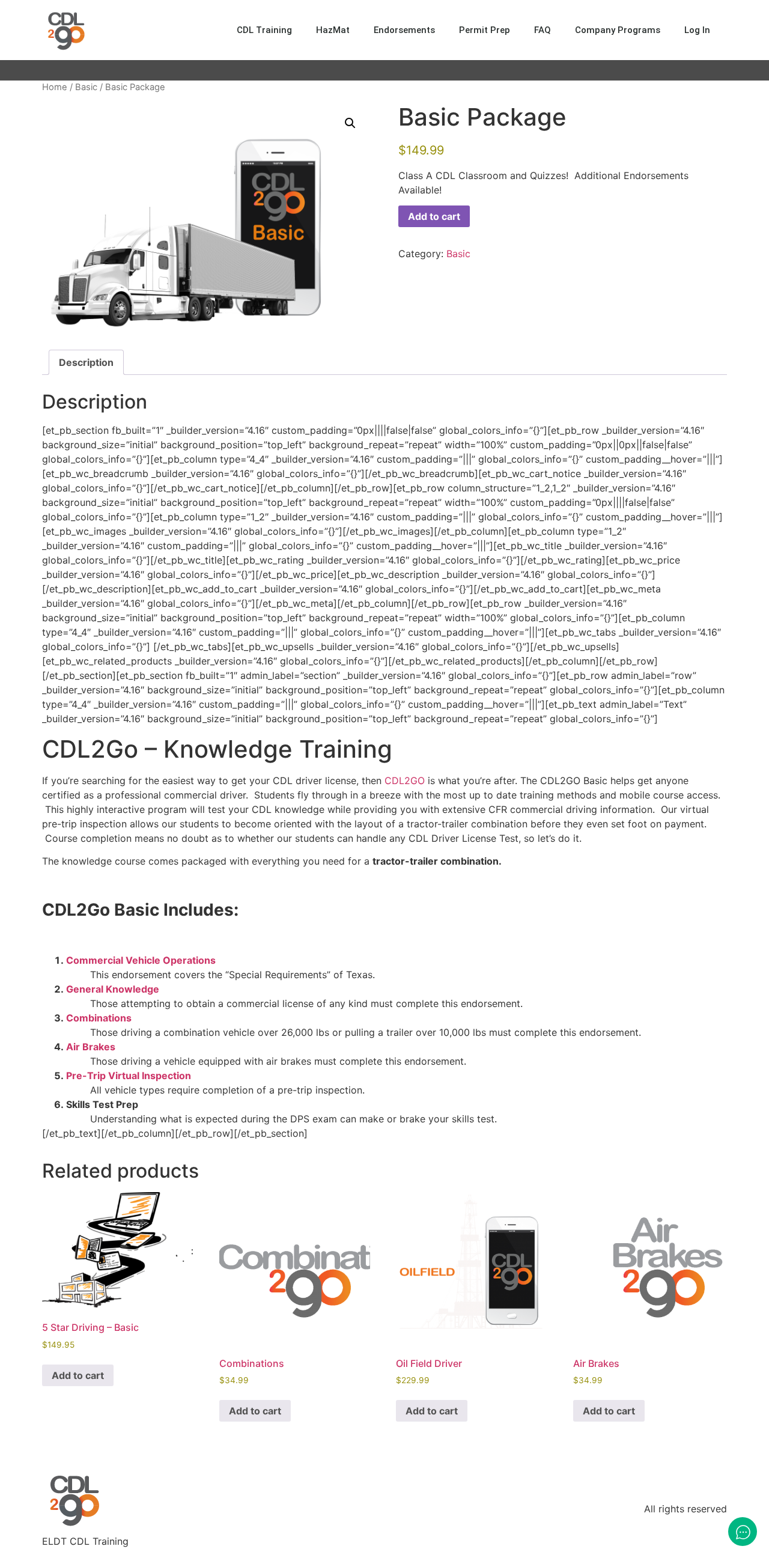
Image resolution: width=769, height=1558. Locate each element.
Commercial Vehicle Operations (141, 960)
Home (54, 87)
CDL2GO (404, 780)
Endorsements (404, 30)
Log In (697, 30)
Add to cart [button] (78, 1375)
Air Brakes (90, 1047)
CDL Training (264, 30)
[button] (350, 123)
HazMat (333, 30)
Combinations (99, 1018)
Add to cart (434, 216)
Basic (86, 87)
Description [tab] (86, 362)
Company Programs (617, 30)
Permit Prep (484, 30)
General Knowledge (112, 989)
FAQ (542, 30)
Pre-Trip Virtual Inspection (128, 1076)
